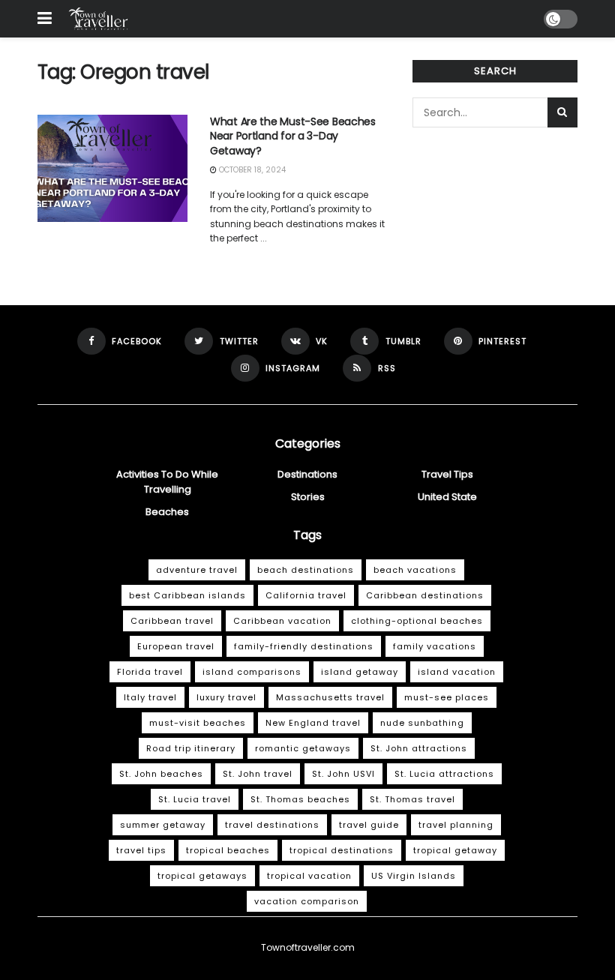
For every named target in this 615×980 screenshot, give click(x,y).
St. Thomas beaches (300, 799)
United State (447, 497)
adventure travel (197, 570)
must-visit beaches (197, 723)
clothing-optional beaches (417, 621)
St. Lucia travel (194, 799)
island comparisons (252, 672)
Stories (308, 497)
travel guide (369, 825)
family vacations (434, 646)
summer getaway (163, 825)
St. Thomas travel (412, 799)
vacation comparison (306, 901)
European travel (175, 646)
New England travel (313, 723)
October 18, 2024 (251, 169)
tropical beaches (228, 850)
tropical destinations (342, 850)
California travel (306, 595)
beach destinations (305, 570)
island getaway (359, 672)
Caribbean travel (172, 621)
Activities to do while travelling (167, 481)
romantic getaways (303, 748)
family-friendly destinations (304, 646)
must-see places (446, 697)
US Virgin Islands (413, 876)
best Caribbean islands (187, 595)
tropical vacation (309, 876)
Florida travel (150, 672)
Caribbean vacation (282, 621)
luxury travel (226, 697)
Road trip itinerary (191, 748)
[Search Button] (563, 112)
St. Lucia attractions (444, 774)
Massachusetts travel (330, 697)
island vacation (457, 672)
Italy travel (150, 697)
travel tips (141, 850)
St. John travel (257, 774)
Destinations (308, 474)
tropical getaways (203, 876)
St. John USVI (343, 774)
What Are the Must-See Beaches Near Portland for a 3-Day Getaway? (293, 136)
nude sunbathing (422, 723)
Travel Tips (447, 474)
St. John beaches (161, 774)
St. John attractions (418, 748)
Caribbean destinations (425, 595)
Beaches (167, 512)
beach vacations (415, 570)
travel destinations (272, 825)
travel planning (456, 825)
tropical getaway (455, 850)
